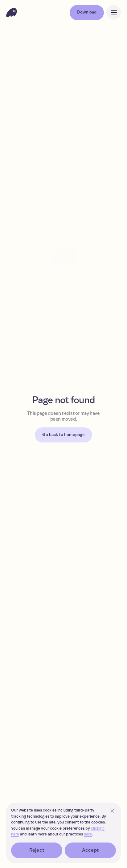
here (88, 834)
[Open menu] (113, 12)
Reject (36, 850)
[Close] (112, 811)
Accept (90, 850)
